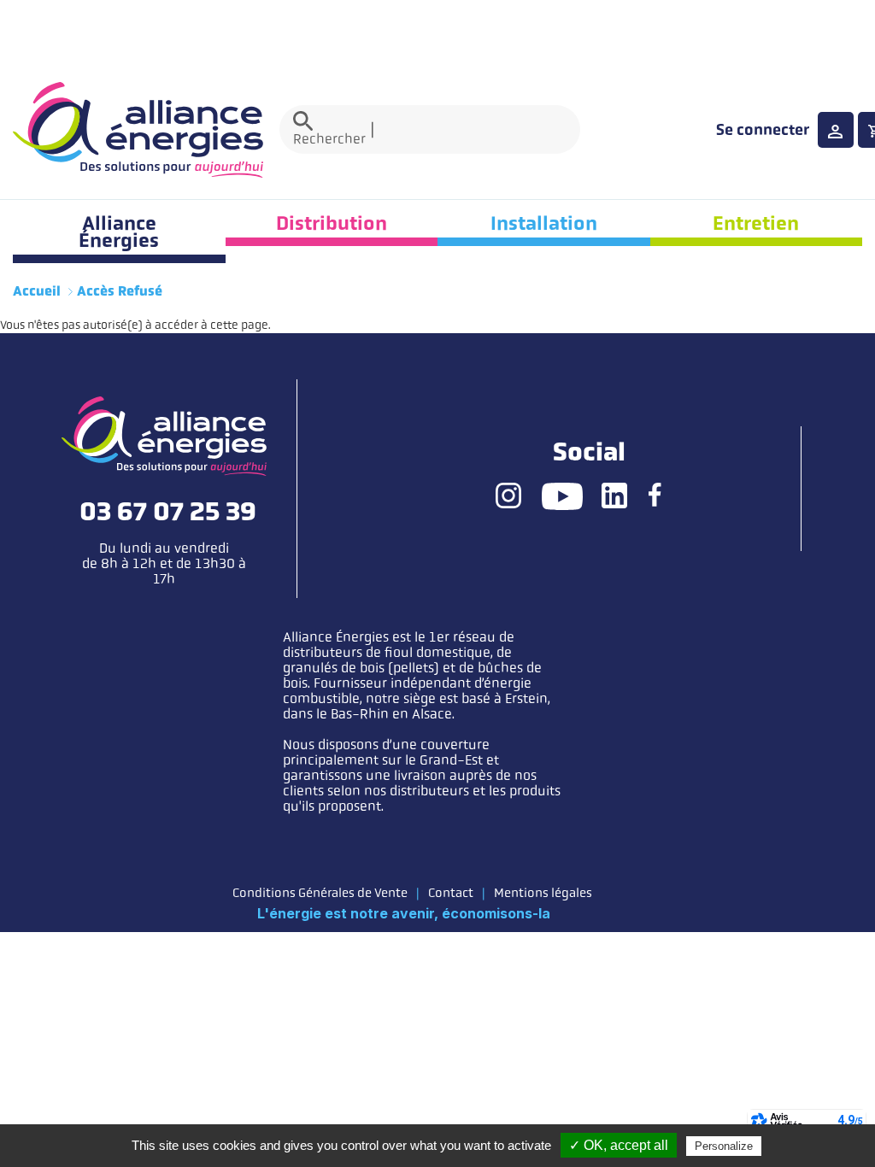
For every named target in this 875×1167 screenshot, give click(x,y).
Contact (450, 892)
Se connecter (762, 129)
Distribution (331, 223)
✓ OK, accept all (618, 1145)
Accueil (37, 291)
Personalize (724, 1146)
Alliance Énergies (119, 231)
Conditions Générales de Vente (320, 892)
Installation (543, 223)
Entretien (756, 223)
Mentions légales (543, 892)
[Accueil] (138, 129)
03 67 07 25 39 (167, 512)
